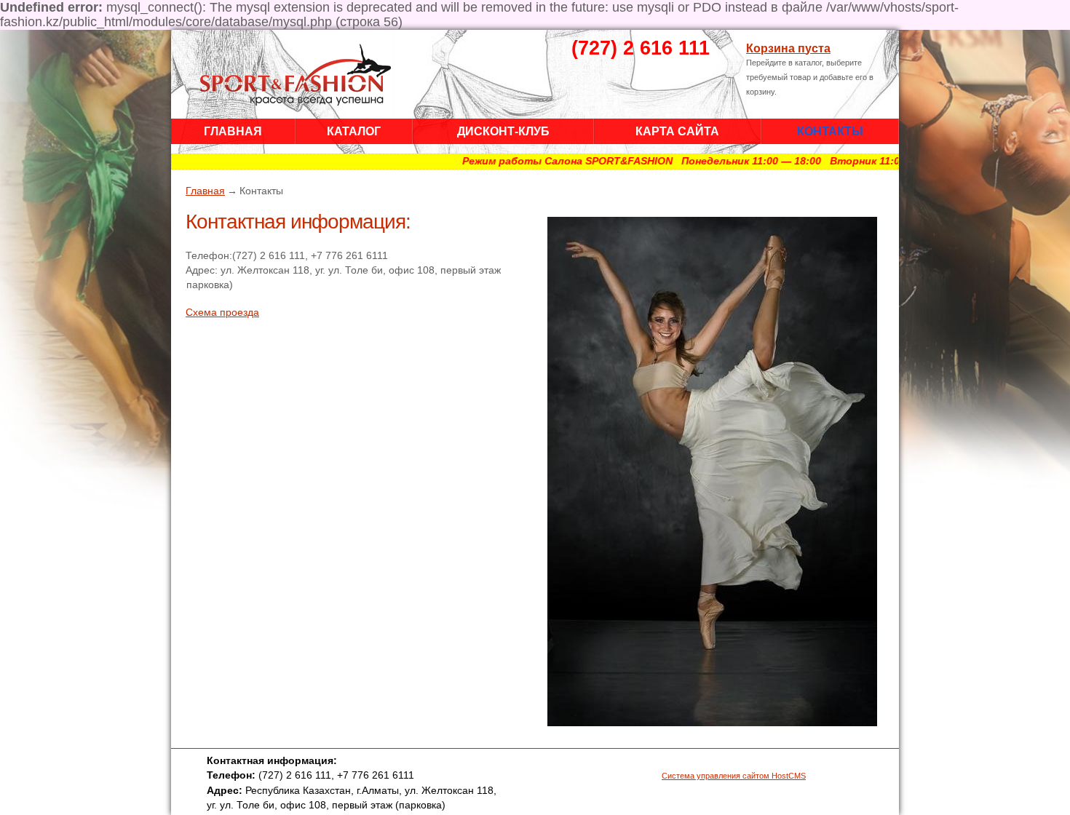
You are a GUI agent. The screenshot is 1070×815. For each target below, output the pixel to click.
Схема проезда (222, 312)
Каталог (354, 131)
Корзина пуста (788, 48)
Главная (233, 131)
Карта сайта (677, 131)
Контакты (830, 131)
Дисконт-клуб (503, 131)
